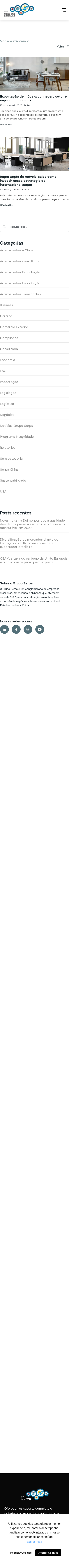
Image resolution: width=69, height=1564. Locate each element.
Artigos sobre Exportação (20, 272)
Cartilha (6, 316)
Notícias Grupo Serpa (16, 425)
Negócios (7, 415)
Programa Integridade (17, 436)
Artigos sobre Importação (20, 283)
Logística (7, 404)
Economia (7, 360)
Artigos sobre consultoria (19, 261)
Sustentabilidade (13, 480)
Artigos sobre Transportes (20, 294)
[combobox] (34, 227)
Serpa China (9, 469)
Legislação (8, 393)
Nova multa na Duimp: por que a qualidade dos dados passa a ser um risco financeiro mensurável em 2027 (32, 524)
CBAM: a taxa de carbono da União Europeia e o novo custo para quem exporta (34, 560)
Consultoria (9, 349)
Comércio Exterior (14, 327)
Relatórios (7, 447)
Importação (9, 382)
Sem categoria (11, 458)
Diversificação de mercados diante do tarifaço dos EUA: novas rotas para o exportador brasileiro (29, 543)
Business (6, 305)
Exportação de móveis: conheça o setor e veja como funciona (33, 98)
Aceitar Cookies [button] (48, 1552)
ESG (3, 371)
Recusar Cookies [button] (21, 1552)
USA (3, 491)
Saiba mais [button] (34, 1541)
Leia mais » (6, 124)
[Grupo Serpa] (19, 10)
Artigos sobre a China (16, 250)
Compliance (9, 338)
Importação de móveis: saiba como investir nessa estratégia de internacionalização (28, 180)
